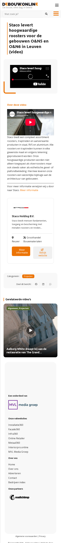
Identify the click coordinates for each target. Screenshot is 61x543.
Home (11, 464)
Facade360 (14, 429)
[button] (57, 5)
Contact (12, 478)
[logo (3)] (23, 405)
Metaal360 (14, 442)
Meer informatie (29, 190)
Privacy (42, 536)
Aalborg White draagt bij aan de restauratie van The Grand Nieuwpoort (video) (26, 352)
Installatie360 (15, 425)
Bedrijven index (16, 482)
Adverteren (14, 473)
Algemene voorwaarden (26, 536)
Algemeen (13, 308)
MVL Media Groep (18, 451)
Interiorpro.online (18, 447)
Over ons (13, 469)
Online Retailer (16, 438)
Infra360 (13, 433)
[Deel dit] (36, 284)
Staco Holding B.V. (23, 216)
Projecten (28, 276)
